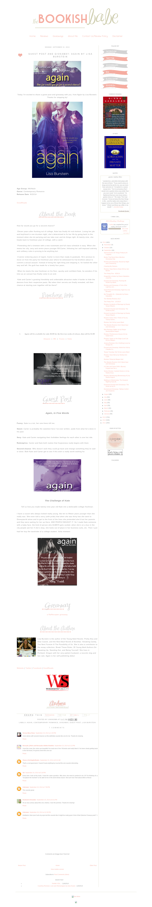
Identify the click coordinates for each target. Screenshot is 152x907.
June (105, 400)
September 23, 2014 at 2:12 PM (65, 745)
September (107, 250)
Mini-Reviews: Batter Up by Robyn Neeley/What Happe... (115, 330)
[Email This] (69, 719)
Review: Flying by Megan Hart (113, 359)
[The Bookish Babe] (115, 448)
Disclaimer (117, 36)
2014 (104, 242)
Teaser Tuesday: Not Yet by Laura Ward (116, 352)
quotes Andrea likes (115, 177)
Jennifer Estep (118, 207)
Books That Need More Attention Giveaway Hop (114, 258)
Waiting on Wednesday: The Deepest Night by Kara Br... (116, 381)
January (106, 414)
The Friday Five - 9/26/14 (112, 273)
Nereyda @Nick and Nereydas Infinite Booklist (38, 745)
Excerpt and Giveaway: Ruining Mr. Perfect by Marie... (115, 281)
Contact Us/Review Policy (95, 36)
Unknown (53, 719)
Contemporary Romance (46, 722)
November (107, 245)
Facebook (37, 668)
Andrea (111, 224)
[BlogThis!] (71, 719)
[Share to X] (74, 719)
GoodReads (22, 203)
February (107, 411)
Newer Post (22, 865)
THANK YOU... (56, 883)
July (105, 397)
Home (32, 36)
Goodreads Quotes (123, 211)
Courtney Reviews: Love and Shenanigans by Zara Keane (56, 886)
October (106, 247)
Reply (24, 739)
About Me (73, 36)
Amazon (47, 339)
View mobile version (57, 869)
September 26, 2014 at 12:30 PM (40, 812)
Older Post (93, 865)
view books (126, 233)
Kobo (69, 339)
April (105, 405)
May (105, 402)
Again (29, 722)
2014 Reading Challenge (115, 221)
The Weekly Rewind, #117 (112, 299)
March (106, 408)
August (106, 394)
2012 (104, 420)
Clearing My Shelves (110, 266)
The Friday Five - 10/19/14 (112, 301)
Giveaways (58, 36)
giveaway (64, 722)
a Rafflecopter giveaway (57, 614)
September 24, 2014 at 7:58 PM (40, 787)
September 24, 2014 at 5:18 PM (35, 773)
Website (20, 668)
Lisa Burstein (89, 722)
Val (24, 773)
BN (54, 339)
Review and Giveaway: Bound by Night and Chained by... (116, 262)
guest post (75, 722)
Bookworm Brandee (29, 800)
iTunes (62, 339)
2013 (104, 417)
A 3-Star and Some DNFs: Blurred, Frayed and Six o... (115, 367)
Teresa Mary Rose (29, 733)
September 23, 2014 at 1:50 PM (46, 733)
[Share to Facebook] (76, 719)
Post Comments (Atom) (61, 874)
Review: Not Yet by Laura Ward (114, 322)
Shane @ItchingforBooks (31, 760)
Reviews (44, 36)
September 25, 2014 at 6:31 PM (47, 800)
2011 (104, 423)
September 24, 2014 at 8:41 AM (50, 760)
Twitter (29, 668)
